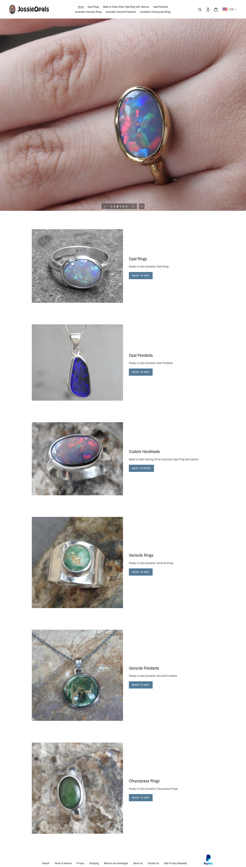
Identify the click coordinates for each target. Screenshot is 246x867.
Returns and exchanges (116, 863)
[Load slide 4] (121, 207)
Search (45, 863)
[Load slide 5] (124, 207)
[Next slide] (133, 206)
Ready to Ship (140, 275)
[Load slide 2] (115, 207)
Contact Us (153, 863)
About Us (138, 863)
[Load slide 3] (118, 207)
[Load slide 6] (127, 207)
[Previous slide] (105, 206)
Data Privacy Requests (175, 863)
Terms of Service (63, 863)
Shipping (94, 863)
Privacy (80, 863)
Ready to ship (140, 571)
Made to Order (141, 468)
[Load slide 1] (112, 207)
